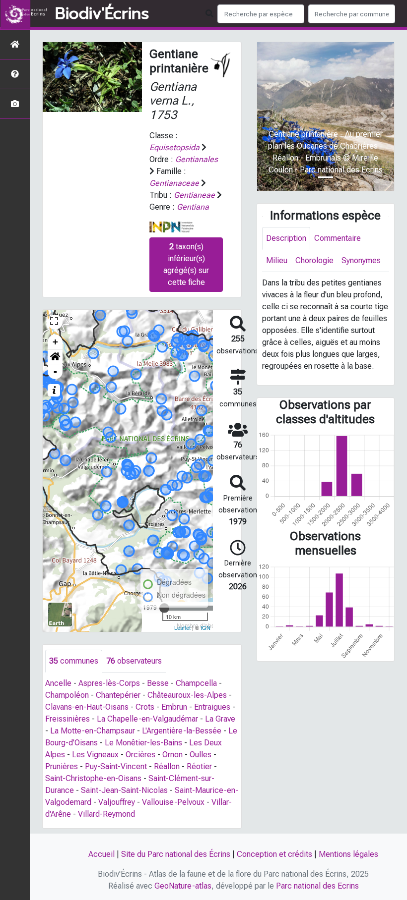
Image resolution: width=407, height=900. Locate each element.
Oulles (200, 754)
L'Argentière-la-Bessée (181, 730)
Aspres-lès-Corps (109, 683)
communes (73, 661)
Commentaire (337, 238)
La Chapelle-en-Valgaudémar (147, 719)
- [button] (55, 371)
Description (286, 238)
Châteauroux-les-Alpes (187, 695)
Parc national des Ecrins (317, 886)
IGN (205, 627)
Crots (145, 707)
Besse (158, 683)
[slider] (164, 608)
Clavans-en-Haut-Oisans (87, 707)
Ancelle (58, 683)
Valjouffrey (116, 802)
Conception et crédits (274, 854)
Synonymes (361, 260)
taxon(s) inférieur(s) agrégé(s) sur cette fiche (186, 264)
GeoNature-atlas (182, 886)
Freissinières (67, 719)
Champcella (196, 683)
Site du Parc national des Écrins (175, 854)
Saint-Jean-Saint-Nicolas (124, 790)
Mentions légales (348, 854)
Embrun (174, 707)
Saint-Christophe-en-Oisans (93, 778)
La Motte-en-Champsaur (92, 730)
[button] (55, 356)
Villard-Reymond (106, 814)
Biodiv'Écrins (102, 14)
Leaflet (182, 627)
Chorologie (314, 260)
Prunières (61, 766)
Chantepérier (118, 695)
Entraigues (212, 707)
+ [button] (55, 342)
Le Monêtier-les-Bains (143, 742)
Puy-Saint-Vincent (116, 766)
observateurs (134, 661)
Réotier (199, 766)
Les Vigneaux (95, 754)
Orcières (140, 754)
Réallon (167, 766)
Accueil (101, 854)
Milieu (276, 260)
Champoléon (67, 695)
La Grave (220, 719)
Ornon (172, 754)
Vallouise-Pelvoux (173, 802)
